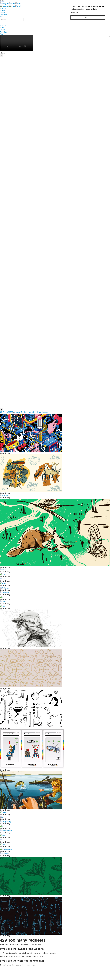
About (2, 17)
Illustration (3, 8)
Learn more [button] (75, 12)
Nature (39, 412)
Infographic (31, 412)
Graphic (2, 12)
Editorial (45, 412)
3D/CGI (2, 10)
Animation (3, 15)
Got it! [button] (87, 17)
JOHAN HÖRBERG (6, 412)
